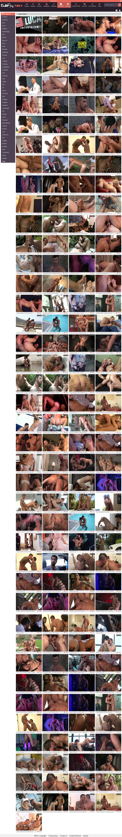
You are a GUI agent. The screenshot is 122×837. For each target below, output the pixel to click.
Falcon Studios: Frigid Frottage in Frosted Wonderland (55, 174)
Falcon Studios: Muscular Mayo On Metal (108, 552)
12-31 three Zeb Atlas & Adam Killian (82, 452)
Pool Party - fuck (29, 653)
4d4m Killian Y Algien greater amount (55, 214)
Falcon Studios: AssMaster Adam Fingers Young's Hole (82, 633)
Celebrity (4, 61)
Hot (3, 111)
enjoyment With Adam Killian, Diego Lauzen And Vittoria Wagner (29, 273)
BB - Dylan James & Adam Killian (108, 55)
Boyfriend (5, 52)
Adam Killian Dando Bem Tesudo (29, 552)
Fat (3, 87)
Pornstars (61, 6)
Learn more (53, 1)
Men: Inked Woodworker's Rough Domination (108, 214)
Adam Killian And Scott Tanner (82, 472)
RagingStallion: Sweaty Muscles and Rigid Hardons (55, 273)
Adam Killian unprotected (29, 194)
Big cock (4, 40)
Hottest (39, 6)
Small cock (5, 135)
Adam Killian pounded (108, 653)
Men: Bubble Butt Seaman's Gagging (55, 373)
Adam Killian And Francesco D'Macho (29, 832)
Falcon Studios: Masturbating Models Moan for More (55, 653)
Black (3, 46)
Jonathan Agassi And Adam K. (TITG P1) (29, 572)
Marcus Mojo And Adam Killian (55, 114)
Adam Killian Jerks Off (82, 214)
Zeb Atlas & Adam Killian (108, 293)
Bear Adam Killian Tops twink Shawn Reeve (82, 94)
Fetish (4, 90)
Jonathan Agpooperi (29, 432)
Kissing (4, 114)
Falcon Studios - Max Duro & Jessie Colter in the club (29, 532)
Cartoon (4, 55)
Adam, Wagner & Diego (55, 233)
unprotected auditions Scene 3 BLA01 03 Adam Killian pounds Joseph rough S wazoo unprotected (82, 492)
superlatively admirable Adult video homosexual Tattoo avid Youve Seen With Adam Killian (29, 472)
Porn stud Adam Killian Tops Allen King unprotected (55, 333)
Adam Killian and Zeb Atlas (55, 293)
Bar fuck (55, 134)
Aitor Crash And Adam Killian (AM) (29, 772)
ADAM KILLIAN (82, 273)
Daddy (4, 82)
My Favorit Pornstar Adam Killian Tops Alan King (82, 35)
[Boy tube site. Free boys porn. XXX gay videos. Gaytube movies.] (12, 5)
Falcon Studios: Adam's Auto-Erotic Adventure (55, 74)
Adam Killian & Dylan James (29, 313)
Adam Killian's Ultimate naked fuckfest (108, 492)
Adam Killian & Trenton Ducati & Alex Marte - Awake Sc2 (29, 333)
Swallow (4, 146)
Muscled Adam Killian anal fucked (55, 452)
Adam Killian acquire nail (82, 712)
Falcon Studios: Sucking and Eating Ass (55, 752)
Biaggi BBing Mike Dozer (55, 412)
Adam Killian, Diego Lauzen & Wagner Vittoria (29, 393)
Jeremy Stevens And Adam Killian (29, 94)
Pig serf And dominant (108, 174)
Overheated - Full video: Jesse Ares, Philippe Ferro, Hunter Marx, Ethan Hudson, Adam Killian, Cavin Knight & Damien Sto (82, 512)
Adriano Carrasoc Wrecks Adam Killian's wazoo (55, 812)
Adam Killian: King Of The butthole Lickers (55, 432)
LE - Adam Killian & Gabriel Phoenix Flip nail (108, 732)
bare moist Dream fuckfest (55, 611)
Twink (4, 155)
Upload (85, 835)
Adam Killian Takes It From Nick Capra (108, 253)
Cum (3, 73)
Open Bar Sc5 (29, 591)
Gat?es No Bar (82, 591)
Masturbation (6, 123)
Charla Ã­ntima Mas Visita (108, 194)
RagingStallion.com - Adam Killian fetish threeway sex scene (82, 114)
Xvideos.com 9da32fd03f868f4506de (82, 653)
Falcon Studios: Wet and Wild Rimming (55, 591)
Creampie (5, 70)
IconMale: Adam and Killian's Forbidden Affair (55, 472)
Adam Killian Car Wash (82, 293)
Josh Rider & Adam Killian (55, 55)
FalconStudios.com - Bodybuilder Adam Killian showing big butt (29, 452)
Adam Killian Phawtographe (29, 174)
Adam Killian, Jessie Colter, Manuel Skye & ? (82, 74)
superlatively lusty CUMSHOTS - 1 (29, 35)
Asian (3, 26)
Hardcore (5, 105)
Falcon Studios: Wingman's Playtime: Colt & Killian (82, 772)
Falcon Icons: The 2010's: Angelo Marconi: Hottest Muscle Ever (82, 611)
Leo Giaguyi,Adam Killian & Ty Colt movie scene (82, 393)
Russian (4, 129)
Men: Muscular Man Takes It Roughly (108, 114)
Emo (3, 84)
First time (5, 93)
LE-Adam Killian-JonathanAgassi (29, 732)
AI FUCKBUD (92, 6)
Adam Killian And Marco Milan (108, 591)
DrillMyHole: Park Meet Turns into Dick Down (55, 572)
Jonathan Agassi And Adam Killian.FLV (55, 633)
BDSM (4, 37)
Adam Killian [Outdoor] (82, 253)
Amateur (4, 17)
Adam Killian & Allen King (82, 672)
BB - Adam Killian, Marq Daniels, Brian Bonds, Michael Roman (82, 313)
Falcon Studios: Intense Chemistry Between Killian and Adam (108, 512)
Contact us (63, 835)
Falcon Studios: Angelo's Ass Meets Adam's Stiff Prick (82, 333)
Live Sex (67, 6)
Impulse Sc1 (82, 552)
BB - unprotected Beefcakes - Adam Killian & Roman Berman (29, 373)
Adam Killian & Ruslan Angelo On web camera (55, 253)
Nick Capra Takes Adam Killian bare (82, 234)
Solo (3, 137)
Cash (3, 58)
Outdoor (4, 126)
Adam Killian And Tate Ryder (55, 94)
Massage (5, 120)
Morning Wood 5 (55, 313)
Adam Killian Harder (29, 233)
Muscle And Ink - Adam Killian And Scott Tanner (108, 353)
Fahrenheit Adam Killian (29, 253)
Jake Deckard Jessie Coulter (108, 333)
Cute (3, 79)
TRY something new (29, 214)
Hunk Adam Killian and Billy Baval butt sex (55, 532)
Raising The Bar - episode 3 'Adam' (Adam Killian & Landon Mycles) (82, 134)
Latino (4, 117)
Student (4, 143)
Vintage (4, 158)
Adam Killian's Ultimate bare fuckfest (55, 732)
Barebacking (5, 31)
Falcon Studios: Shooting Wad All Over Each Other (108, 412)
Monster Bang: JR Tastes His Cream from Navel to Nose (108, 772)
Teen (3, 149)
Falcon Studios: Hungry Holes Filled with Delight (82, 432)
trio (29, 154)
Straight (4, 140)
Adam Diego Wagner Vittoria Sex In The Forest (55, 393)
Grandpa (4, 99)
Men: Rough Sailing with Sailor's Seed (29, 512)
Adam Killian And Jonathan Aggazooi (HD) (82, 154)
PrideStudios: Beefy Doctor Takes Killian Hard (108, 313)
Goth (3, 96)
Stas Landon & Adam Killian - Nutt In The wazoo (29, 114)
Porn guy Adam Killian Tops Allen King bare (108, 35)
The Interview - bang (108, 373)
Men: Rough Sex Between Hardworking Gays (29, 812)
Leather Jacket (108, 432)
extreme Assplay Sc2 (108, 273)
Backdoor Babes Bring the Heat (82, 792)
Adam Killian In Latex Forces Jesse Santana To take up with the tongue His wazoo (108, 94)
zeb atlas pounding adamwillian (29, 293)
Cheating (4, 64)
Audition (4, 28)
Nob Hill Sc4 (29, 752)
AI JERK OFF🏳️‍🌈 (76, 6)
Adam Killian (29, 134)
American (5, 20)
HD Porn (84, 6)
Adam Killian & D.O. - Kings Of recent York (82, 732)
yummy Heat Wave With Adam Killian (55, 154)
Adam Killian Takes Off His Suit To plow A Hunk (55, 35)
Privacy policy (53, 835)
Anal (3, 23)
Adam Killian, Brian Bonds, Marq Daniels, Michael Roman (55, 353)
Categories (46, 6)
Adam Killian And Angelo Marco (55, 492)
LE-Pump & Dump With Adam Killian (29, 55)
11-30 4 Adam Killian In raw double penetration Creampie (55, 552)
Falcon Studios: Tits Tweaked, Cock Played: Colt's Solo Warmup (108, 611)
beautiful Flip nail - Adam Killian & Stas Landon (29, 412)
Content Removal (75, 835)
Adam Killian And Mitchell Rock (29, 611)
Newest (33, 6)
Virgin (3, 161)
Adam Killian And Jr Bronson (29, 492)
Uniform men (82, 353)
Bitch (3, 43)
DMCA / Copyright (40, 835)
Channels (53, 6)
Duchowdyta (82, 55)
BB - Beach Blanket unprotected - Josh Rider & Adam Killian (108, 792)
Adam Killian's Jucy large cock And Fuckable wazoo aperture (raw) (108, 74)
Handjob (4, 102)
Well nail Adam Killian (108, 392)
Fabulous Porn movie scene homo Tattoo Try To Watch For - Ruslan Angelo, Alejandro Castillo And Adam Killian (108, 234)
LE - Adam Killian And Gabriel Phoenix (82, 572)
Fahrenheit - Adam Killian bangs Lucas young (108, 572)
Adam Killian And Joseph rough (108, 532)
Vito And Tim (82, 412)
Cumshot (5, 76)
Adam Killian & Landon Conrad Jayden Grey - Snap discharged (108, 472)
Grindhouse (82, 194)
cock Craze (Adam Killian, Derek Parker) (29, 673)
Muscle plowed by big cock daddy (55, 512)
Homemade (5, 108)
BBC (3, 34)
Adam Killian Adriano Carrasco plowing (55, 194)
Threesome (5, 152)
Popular (26, 6)
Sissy (3, 132)
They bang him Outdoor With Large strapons (82, 174)
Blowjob (4, 49)
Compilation (5, 67)
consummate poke (108, 452)
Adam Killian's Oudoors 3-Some (29, 74)
